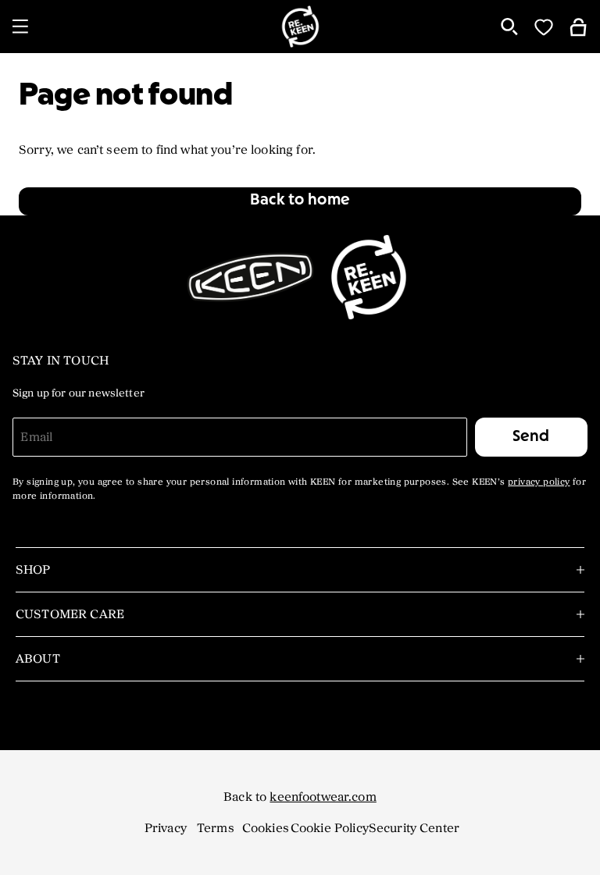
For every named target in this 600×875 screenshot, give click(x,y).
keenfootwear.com (323, 797)
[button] (300, 201)
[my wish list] (543, 26)
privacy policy (539, 482)
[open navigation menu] (20, 26)
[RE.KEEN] (299, 26)
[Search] (509, 26)
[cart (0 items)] (578, 26)
